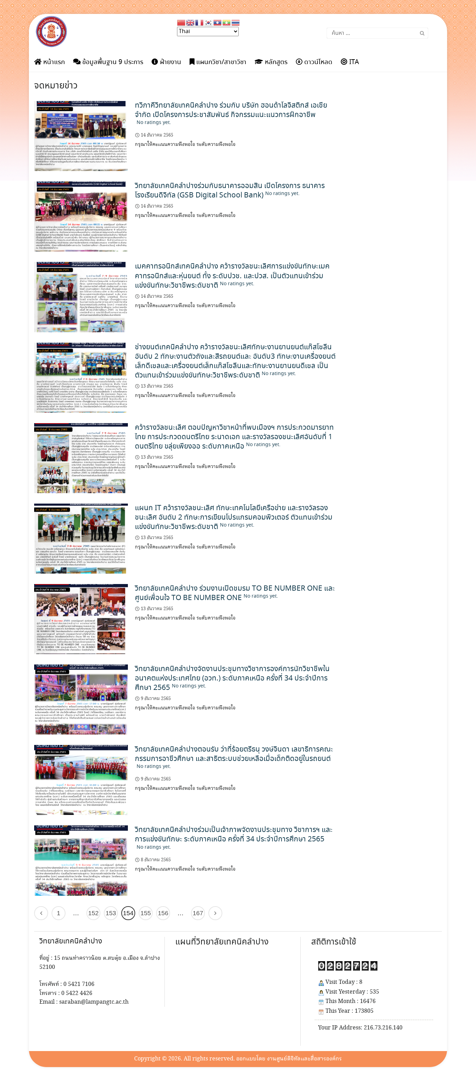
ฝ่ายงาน (169, 62)
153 (111, 913)
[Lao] (217, 22)
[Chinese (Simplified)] (181, 22)
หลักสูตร (275, 62)
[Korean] (208, 22)
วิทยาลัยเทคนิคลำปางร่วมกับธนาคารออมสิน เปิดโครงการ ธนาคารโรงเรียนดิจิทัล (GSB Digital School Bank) (230, 191)
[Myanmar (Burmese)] (226, 22)
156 (163, 913)
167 (198, 913)
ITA (353, 62)
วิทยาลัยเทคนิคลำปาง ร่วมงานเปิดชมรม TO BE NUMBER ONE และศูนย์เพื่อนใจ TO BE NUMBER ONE (235, 593)
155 (145, 913)
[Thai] (235, 22)
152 (93, 913)
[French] (199, 22)
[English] (190, 22)
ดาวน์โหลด (317, 62)
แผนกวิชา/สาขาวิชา (220, 62)
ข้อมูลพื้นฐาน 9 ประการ (111, 62)
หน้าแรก (53, 62)
